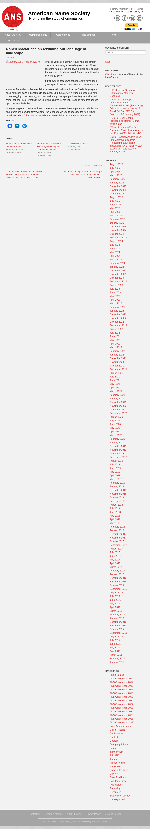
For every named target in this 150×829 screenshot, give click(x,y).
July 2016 (115, 596)
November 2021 (118, 362)
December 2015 (118, 622)
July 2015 (115, 640)
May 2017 (115, 559)
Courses (114, 741)
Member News (117, 763)
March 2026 (116, 175)
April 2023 (115, 300)
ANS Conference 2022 (121, 704)
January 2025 (117, 223)
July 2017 (115, 552)
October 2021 (117, 365)
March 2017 (116, 567)
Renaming (115, 788)
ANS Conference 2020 (121, 697)
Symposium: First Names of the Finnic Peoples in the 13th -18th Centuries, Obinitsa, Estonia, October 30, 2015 (25, 174)
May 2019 (115, 472)
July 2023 (115, 289)
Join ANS (115, 755)
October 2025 (117, 193)
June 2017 (115, 556)
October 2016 (117, 585)
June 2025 (115, 204)
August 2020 (116, 417)
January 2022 (117, 354)
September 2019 (118, 457)
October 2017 (117, 541)
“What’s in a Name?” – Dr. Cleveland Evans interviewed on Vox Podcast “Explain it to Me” (126, 130)
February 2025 (117, 219)
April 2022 (115, 343)
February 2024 (117, 263)
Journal (113, 759)
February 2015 (117, 658)
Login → (109, 61)
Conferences (63, 34)
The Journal (88, 34)
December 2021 (118, 358)
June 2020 (115, 424)
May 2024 (115, 252)
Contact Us (13, 40)
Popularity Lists (118, 781)
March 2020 (116, 435)
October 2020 (117, 409)
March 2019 (116, 479)
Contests (114, 737)
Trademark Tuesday (120, 795)
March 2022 (116, 347)
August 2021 (116, 373)
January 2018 (117, 530)
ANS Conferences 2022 (122, 722)
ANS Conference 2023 (121, 708)
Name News (98, 165)
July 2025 (115, 201)
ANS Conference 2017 (121, 682)
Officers (114, 773)
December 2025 (118, 186)
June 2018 (115, 512)
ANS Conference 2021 (121, 700)
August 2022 (116, 329)
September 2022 (118, 325)
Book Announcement (120, 726)
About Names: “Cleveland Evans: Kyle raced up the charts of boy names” (49, 146)
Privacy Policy (93, 814)
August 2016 (116, 592)
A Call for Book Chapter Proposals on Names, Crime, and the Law (125, 121)
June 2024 (115, 248)
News (113, 34)
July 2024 (115, 245)
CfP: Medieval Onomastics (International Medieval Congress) (123, 93)
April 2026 (115, 171)
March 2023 (116, 303)
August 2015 (116, 636)
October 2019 (117, 453)
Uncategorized (117, 799)
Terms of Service (112, 814)
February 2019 (117, 483)
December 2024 (118, 226)
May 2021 (115, 384)
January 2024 (117, 267)
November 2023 (118, 274)
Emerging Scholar (119, 744)
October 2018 (117, 497)
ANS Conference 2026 (121, 719)
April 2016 (115, 607)
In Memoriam (116, 752)
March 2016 (116, 611)
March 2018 (116, 523)
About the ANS (13, 34)
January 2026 (117, 182)
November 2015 (118, 625)
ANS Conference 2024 (121, 711)
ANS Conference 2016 (121, 678)
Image (12, 57)
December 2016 (118, 578)
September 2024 (118, 237)
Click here (29, 115)
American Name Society (59, 13)
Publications (116, 784)
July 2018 (115, 508)
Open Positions (118, 777)
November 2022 (118, 318)
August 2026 (116, 164)
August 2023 (116, 285)
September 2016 (118, 589)
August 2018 (116, 505)
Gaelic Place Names (77, 143)
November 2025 (118, 190)
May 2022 (115, 340)
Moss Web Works (99, 821)
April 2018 (115, 519)
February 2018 (117, 526)
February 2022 (117, 351)
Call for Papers (117, 730)
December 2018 (118, 490)
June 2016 (115, 600)
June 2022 (115, 336)
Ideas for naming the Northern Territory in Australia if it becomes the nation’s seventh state (83, 174)
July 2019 (115, 464)
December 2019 (118, 446)
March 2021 (116, 391)
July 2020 (115, 420)
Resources (115, 792)
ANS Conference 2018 (121, 686)
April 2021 (115, 387)
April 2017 (115, 563)
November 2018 (118, 494)
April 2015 (115, 651)
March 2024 (116, 259)
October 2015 (117, 629)
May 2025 (115, 208)
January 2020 (117, 442)
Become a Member (53, 814)
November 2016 (118, 581)
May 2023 (115, 296)
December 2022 (118, 314)
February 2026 (117, 179)
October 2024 (117, 234)
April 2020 (115, 431)
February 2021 (117, 395)
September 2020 (118, 413)
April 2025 (115, 212)
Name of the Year (119, 770)
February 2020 (117, 439)
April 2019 (115, 475)
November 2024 (118, 230)
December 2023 (118, 270)
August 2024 (116, 241)
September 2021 (118, 369)
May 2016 (115, 603)
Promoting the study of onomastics (56, 18)
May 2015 (115, 647)
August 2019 (116, 461)
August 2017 (116, 548)
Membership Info (38, 34)
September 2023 (118, 281)
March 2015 (116, 655)
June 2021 (115, 380)
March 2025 (116, 215)
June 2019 (115, 468)
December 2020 (118, 402)
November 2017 (118, 537)
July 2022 (115, 332)
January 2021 (117, 398)
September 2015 (118, 633)
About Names (117, 675)
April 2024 (115, 256)
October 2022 (117, 322)
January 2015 (117, 662)
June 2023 (115, 292)
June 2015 (115, 644)
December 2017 (118, 534)
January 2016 (117, 618)
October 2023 (117, 278)
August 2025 (116, 197)
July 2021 (115, 376)
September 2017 (118, 545)
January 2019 (117, 486)
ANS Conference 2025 (121, 715)
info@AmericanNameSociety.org (129, 12)
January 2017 (117, 574)
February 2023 (117, 307)
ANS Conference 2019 (121, 693)
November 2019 (118, 450)
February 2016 (117, 614)
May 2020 (115, 428)
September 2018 (118, 501)
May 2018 (115, 516)
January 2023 (117, 311)
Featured (114, 748)
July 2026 (115, 168)
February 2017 (117, 570)
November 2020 (118, 406)
